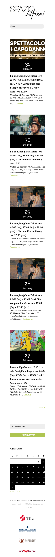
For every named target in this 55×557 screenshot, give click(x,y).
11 (17, 472)
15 (38, 472)
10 (12, 472)
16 (44, 472)
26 (22, 482)
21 (33, 477)
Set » (18, 491)
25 (17, 482)
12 (22, 472)
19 (22, 477)
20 (28, 477)
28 (33, 482)
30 (44, 482)
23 (44, 477)
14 (33, 472)
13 (28, 472)
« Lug (12, 491)
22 (39, 477)
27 (28, 482)
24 (12, 482)
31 (12, 487)
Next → (42, 407)
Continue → (21, 103)
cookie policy (17, 504)
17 (12, 477)
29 (39, 482)
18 (17, 477)
